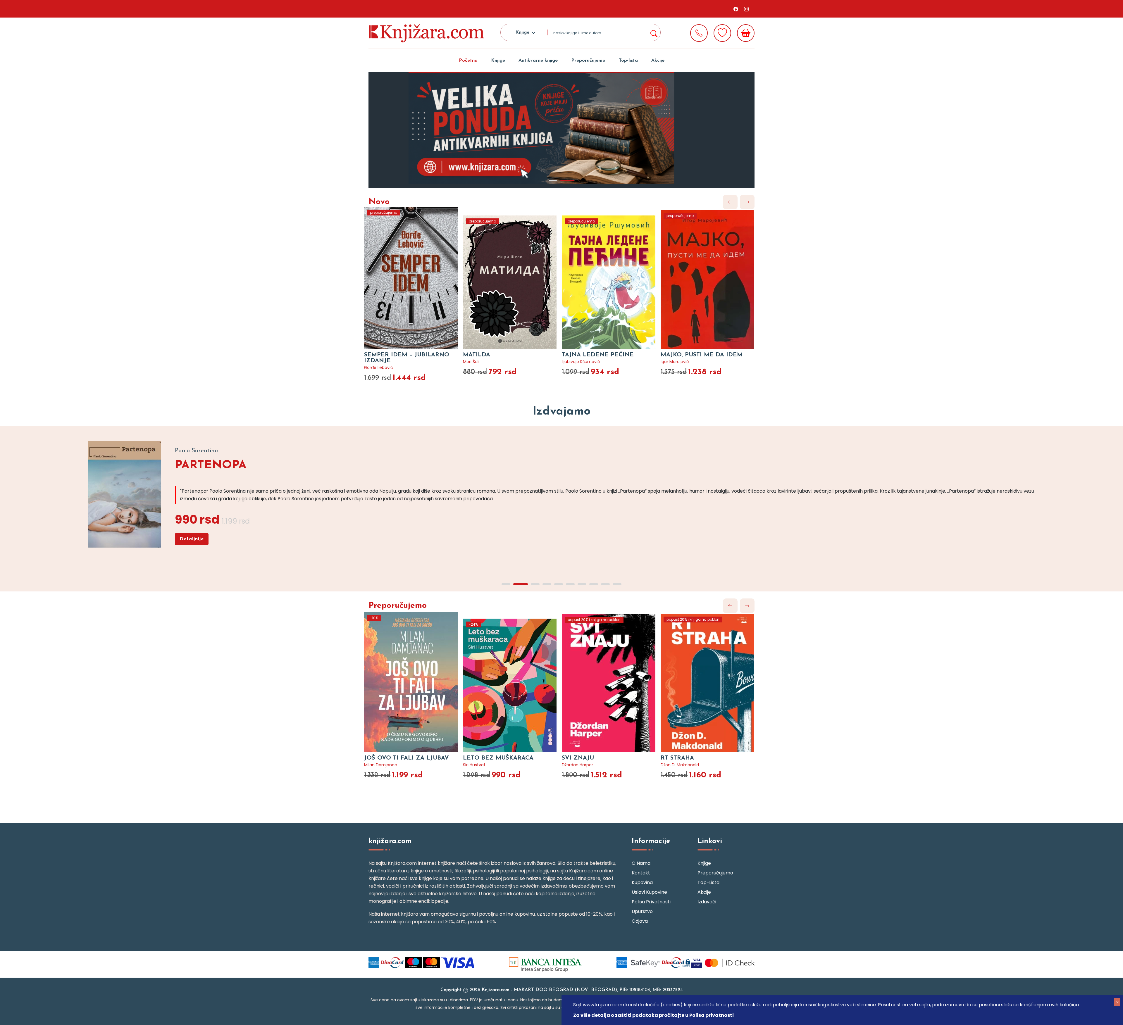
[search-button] (653, 32)
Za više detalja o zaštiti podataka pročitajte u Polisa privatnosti (653, 1015)
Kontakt (641, 872)
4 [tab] (546, 584)
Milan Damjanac (380, 765)
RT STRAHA (677, 758)
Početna (468, 60)
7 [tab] (582, 584)
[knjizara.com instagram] (746, 9)
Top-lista (628, 60)
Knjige (498, 60)
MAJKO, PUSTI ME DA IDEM (702, 355)
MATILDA (476, 355)
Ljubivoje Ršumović (581, 362)
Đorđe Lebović (378, 367)
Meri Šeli (471, 362)
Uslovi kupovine (649, 892)
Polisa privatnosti (651, 901)
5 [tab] (558, 584)
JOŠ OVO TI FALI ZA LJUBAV (406, 758)
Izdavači (706, 901)
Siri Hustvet (474, 765)
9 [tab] (605, 584)
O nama (641, 863)
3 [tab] (535, 584)
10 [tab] (617, 584)
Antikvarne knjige (538, 60)
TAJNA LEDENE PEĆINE (598, 355)
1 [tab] (552, 180)
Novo (379, 202)
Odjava (640, 921)
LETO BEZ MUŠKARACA (498, 758)
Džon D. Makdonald (680, 765)
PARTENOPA (211, 465)
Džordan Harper (577, 765)
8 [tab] (593, 584)
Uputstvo (642, 911)
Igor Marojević (675, 362)
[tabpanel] (561, 130)
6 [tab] (570, 584)
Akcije (657, 60)
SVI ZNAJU (578, 758)
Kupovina (642, 882)
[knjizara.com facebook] (735, 9)
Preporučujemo (588, 60)
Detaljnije (192, 539)
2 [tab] (567, 180)
